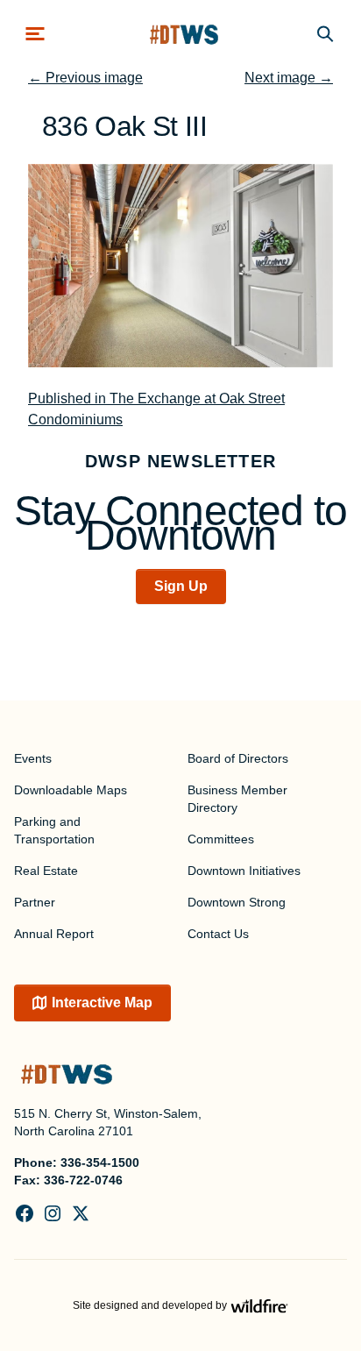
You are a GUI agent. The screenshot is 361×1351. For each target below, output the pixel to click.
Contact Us (218, 934)
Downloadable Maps (70, 790)
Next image (288, 77)
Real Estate (46, 871)
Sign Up (181, 586)
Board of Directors (238, 758)
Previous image (85, 77)
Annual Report (54, 934)
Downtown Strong (237, 902)
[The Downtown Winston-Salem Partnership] (184, 34)
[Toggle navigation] (35, 34)
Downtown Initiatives (244, 871)
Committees (221, 839)
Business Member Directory (237, 798)
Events (33, 758)
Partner (34, 902)
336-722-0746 (83, 1180)
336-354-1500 (99, 1162)
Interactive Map (102, 1002)
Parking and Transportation (54, 830)
